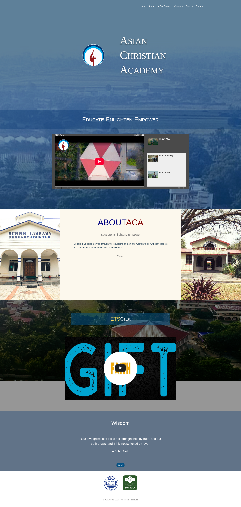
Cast (120, 319)
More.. (120, 256)
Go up (120, 465)
